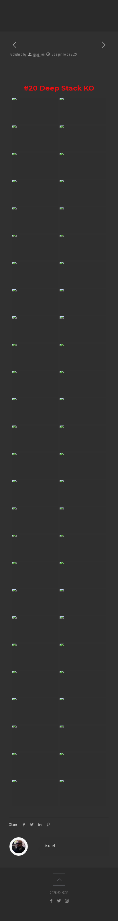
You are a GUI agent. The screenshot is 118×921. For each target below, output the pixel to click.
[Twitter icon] (59, 900)
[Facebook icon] (51, 900)
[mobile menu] (110, 11)
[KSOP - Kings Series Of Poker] (59, 11)
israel (36, 54)
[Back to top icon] (59, 879)
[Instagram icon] (67, 900)
